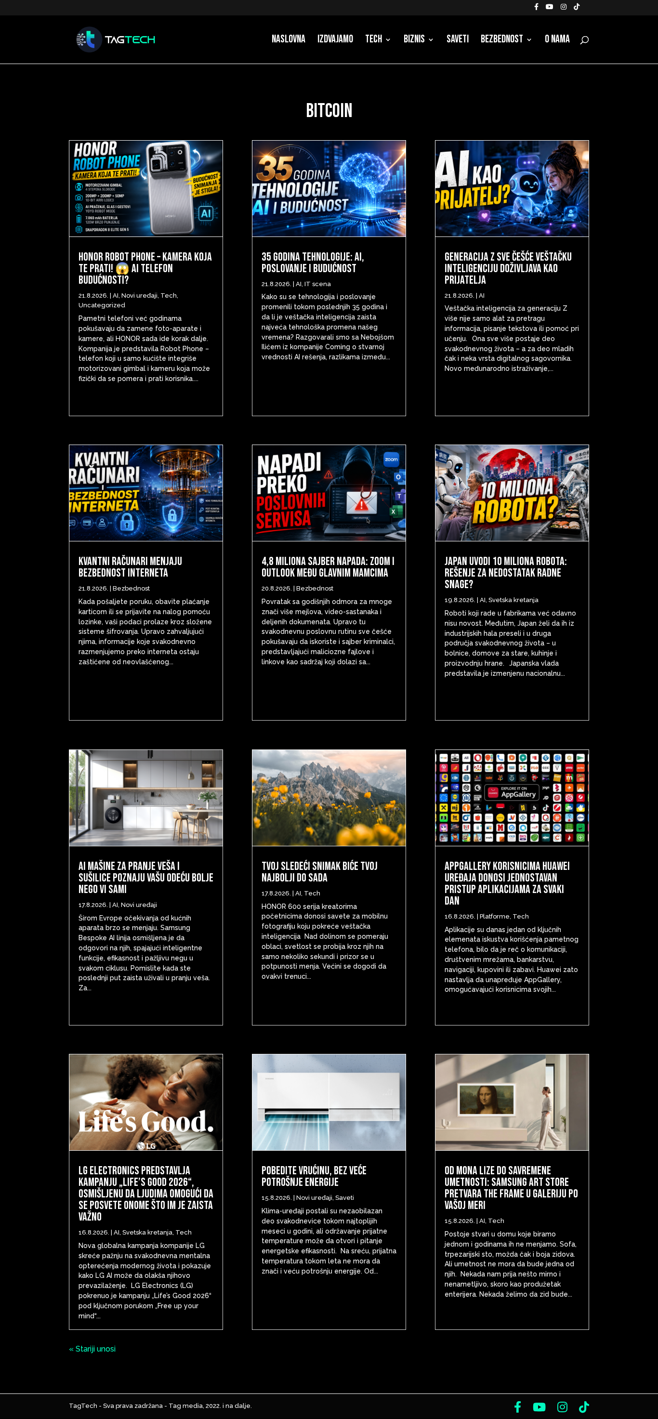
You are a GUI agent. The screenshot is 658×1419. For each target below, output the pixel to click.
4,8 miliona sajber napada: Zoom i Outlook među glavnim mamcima (328, 567)
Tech (373, 41)
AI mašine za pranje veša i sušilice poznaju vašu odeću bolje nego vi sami (146, 877)
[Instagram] (563, 9)
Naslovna (288, 41)
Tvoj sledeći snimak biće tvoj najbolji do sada (320, 872)
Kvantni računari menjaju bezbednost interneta (130, 567)
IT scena (317, 284)
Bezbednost (502, 41)
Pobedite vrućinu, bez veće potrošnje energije (314, 1176)
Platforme (495, 916)
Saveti (458, 41)
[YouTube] (549, 9)
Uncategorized (102, 305)
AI (115, 295)
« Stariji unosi (92, 1348)
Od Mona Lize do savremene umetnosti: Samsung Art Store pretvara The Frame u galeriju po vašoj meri (511, 1188)
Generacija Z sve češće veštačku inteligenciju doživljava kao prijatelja (508, 268)
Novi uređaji (139, 295)
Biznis (414, 41)
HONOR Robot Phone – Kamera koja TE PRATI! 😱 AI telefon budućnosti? (145, 268)
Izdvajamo (335, 41)
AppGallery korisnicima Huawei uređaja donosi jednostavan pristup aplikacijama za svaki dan (507, 883)
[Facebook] (536, 9)
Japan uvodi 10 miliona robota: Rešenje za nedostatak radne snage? (506, 572)
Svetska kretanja (147, 1232)
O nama (557, 41)
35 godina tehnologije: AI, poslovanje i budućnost (313, 263)
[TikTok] (576, 9)
